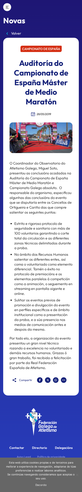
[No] (77, 475)
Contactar (16, 448)
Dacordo (41, 484)
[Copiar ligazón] (63, 380)
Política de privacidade (51, 457)
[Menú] (7, 7)
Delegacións (64, 448)
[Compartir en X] (48, 380)
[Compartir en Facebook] (40, 380)
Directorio (39, 448)
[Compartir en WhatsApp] (56, 380)
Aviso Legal (24, 457)
